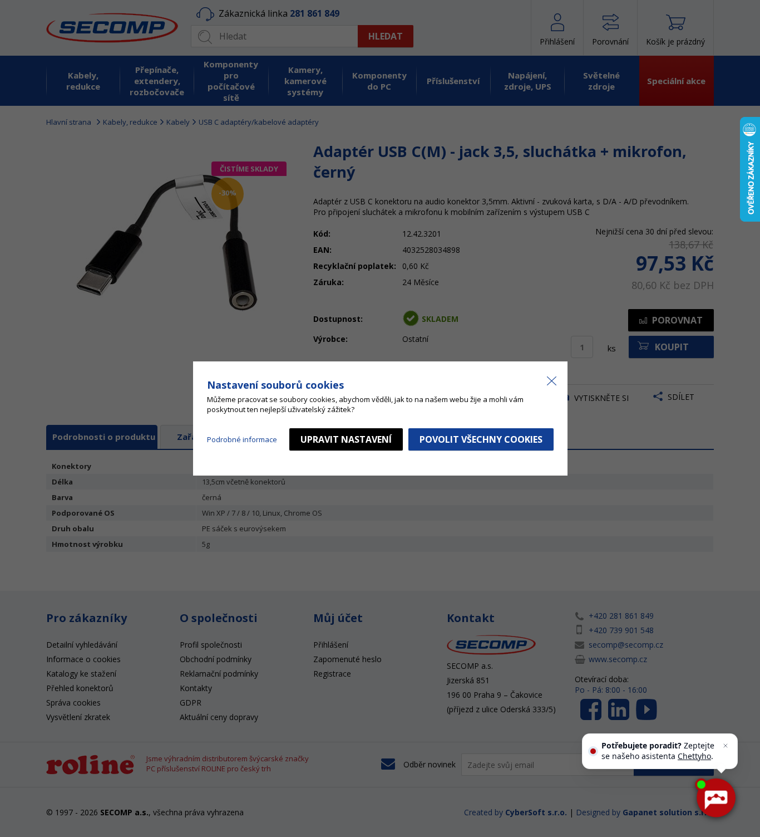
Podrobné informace (242, 439)
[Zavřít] (725, 745)
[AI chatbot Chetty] (715, 798)
